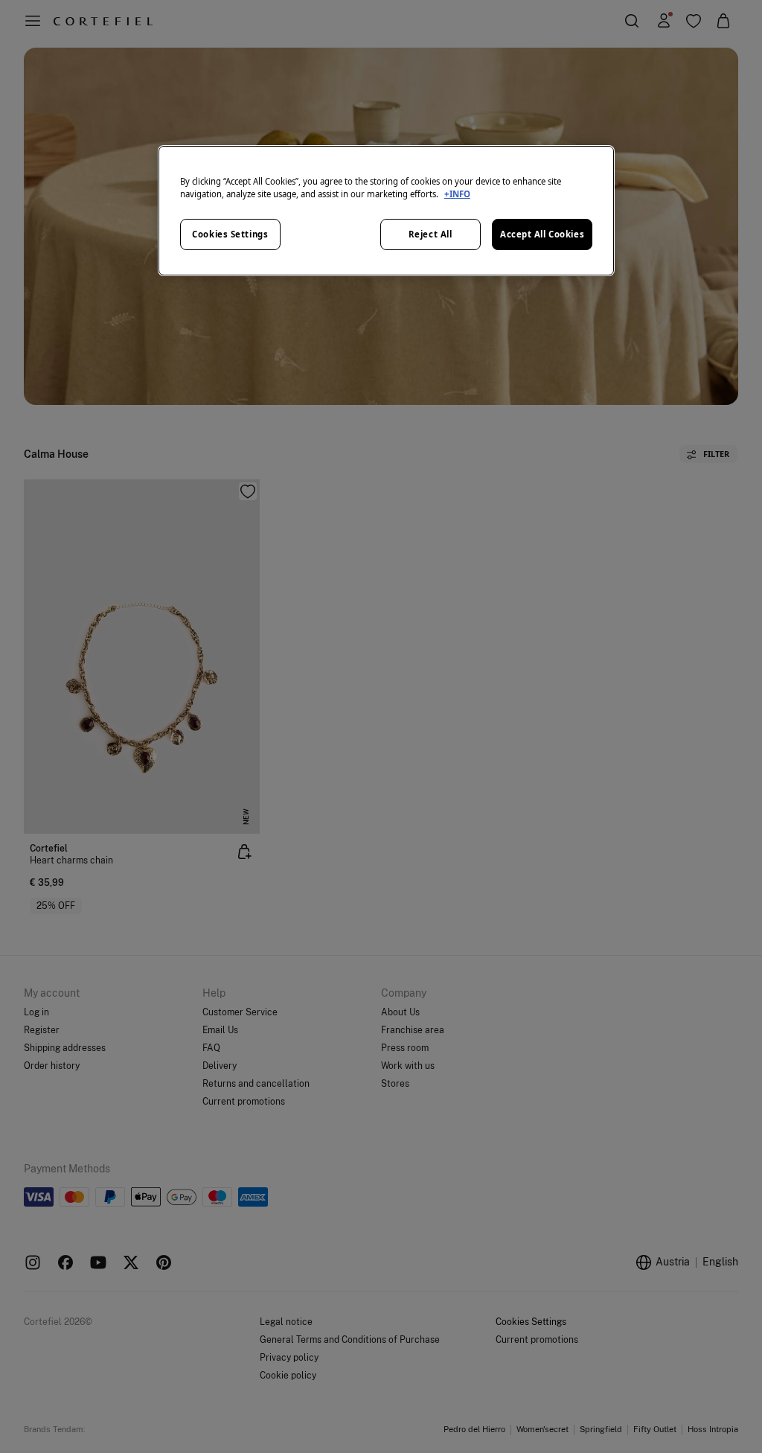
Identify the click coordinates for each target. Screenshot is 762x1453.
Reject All (430, 234)
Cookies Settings (230, 234)
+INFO (457, 193)
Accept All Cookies (542, 234)
